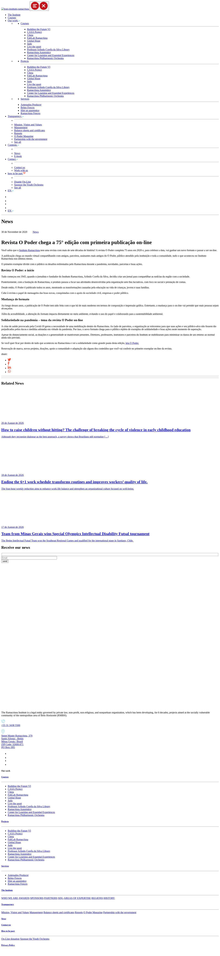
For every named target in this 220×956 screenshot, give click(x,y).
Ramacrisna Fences (30, 113)
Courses (12, 17)
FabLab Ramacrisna (37, 38)
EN (10, 190)
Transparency (15, 116)
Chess (30, 35)
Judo (29, 43)
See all (17, 142)
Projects (25, 61)
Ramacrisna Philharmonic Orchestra (45, 58)
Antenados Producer (31, 104)
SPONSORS (36, 898)
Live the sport (34, 46)
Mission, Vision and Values (28, 124)
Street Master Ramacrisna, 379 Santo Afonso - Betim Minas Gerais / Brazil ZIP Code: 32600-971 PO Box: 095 (16, 741)
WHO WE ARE (9, 898)
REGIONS (97, 898)
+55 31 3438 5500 (10, 725)
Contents (12, 145)
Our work (13, 20)
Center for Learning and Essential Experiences (50, 55)
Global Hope (33, 40)
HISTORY (109, 898)
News (17, 153)
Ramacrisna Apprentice (39, 52)
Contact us (19, 167)
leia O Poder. (132, 343)
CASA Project (34, 32)
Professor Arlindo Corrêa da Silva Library (48, 49)
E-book (18, 156)
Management (20, 127)
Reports (18, 133)
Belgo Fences (27, 107)
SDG (60, 898)
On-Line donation (10, 938)
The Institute (14, 14)
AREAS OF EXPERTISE (77, 898)
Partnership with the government (30, 139)
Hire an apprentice (30, 110)
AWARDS (24, 898)
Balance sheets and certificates (29, 130)
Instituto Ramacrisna (29, 250)
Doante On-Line (22, 181)
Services (25, 98)
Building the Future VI (38, 29)
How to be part (8, 931)
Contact (12, 159)
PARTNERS (50, 898)
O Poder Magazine (23, 136)
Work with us (21, 170)
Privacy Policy (8, 945)
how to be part (15, 173)
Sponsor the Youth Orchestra (28, 184)
